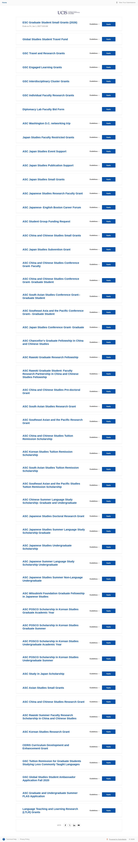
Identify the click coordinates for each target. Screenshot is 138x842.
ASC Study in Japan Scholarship (43, 673)
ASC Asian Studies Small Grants (43, 687)
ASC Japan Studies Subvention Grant (46, 249)
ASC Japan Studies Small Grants (44, 179)
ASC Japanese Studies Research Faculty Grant (53, 193)
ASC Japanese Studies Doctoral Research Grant (53, 516)
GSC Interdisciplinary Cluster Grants (46, 81)
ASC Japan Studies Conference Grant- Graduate (53, 327)
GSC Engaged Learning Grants (42, 67)
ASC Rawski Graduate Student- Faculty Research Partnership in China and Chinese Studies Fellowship (50, 374)
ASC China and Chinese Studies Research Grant (53, 701)
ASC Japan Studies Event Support (44, 151)
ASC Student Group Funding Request (46, 221)
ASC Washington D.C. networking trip (46, 123)
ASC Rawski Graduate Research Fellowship (50, 357)
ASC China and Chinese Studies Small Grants (52, 235)
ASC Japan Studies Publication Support (48, 165)
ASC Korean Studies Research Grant (46, 731)
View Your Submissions (127, 2)
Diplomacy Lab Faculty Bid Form (43, 109)
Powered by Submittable (117, 839)
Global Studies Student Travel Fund (45, 39)
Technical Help (11, 839)
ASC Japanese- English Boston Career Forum (52, 207)
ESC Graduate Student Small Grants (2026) (50, 22)
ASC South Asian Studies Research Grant (49, 406)
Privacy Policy (24, 839)
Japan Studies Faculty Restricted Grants (48, 137)
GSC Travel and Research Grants (44, 53)
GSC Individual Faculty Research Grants (48, 95)
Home (4, 2)
